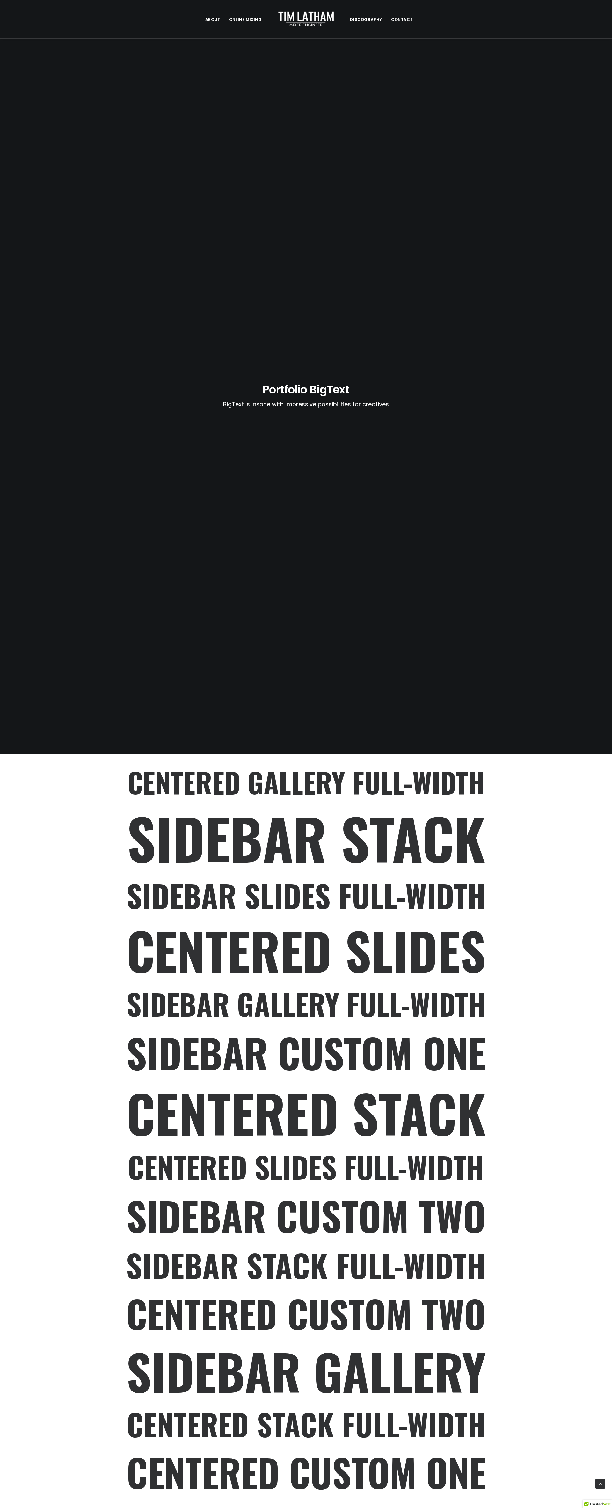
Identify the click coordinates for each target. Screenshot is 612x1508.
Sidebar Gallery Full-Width (306, 1003)
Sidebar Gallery (306, 1370)
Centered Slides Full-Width (306, 1167)
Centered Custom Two (306, 1313)
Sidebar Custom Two (306, 1215)
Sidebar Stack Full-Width (306, 1265)
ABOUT (212, 19)
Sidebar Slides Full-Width (306, 895)
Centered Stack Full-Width (306, 1424)
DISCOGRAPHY (366, 19)
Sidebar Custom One (306, 1052)
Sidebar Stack (306, 838)
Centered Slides (306, 950)
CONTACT (402, 19)
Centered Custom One (306, 1472)
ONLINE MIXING (245, 19)
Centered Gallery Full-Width (306, 782)
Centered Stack (306, 1112)
